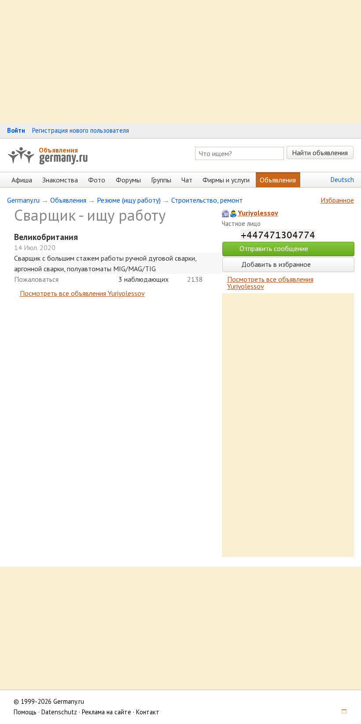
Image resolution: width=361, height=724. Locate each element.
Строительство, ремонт (207, 200)
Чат (186, 179)
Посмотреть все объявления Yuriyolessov (82, 293)
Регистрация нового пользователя (80, 130)
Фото (96, 179)
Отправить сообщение (273, 248)
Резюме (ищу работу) (129, 200)
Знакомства (60, 179)
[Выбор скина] (341, 712)
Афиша (21, 179)
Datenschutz (59, 712)
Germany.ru (23, 200)
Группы (161, 179)
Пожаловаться (36, 279)
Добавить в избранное (275, 264)
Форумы (128, 179)
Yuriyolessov (258, 212)
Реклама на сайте (106, 712)
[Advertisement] (180, 61)
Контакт (147, 712)
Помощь (25, 712)
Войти (16, 130)
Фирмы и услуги (226, 179)
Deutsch (342, 179)
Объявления (58, 150)
